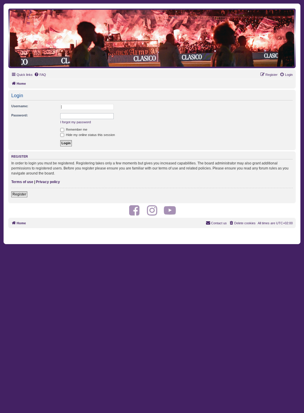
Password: (19, 115)
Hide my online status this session (90, 135)
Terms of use (22, 182)
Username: (19, 106)
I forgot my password (75, 122)
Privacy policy (48, 182)
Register (19, 194)
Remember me (76, 129)
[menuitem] (40, 74)
